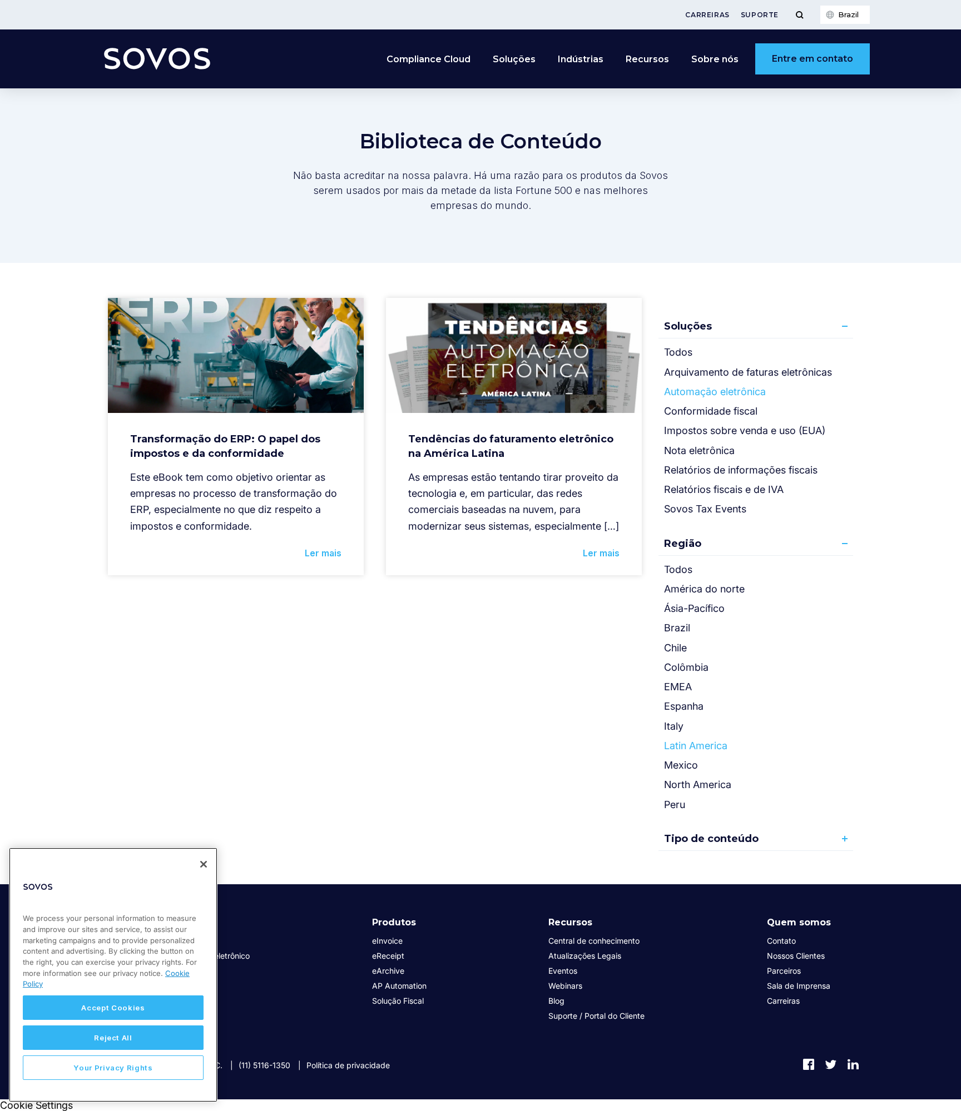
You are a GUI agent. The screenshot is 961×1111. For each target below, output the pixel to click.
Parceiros (784, 970)
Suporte (760, 15)
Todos (678, 352)
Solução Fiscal (398, 1000)
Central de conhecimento (594, 940)
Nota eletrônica (699, 450)
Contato (781, 940)
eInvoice (387, 940)
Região (682, 543)
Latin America (695, 745)
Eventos (562, 970)
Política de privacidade (348, 1065)
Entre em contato (812, 58)
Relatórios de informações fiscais (741, 470)
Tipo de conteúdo (711, 839)
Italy (673, 726)
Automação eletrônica (715, 391)
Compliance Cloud (428, 59)
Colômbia (686, 667)
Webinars (565, 985)
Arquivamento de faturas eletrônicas (748, 372)
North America (697, 784)
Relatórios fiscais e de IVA (724, 489)
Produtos (394, 922)
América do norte (704, 589)
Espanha (684, 706)
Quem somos (799, 922)
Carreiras (707, 15)
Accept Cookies (113, 1007)
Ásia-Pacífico (694, 608)
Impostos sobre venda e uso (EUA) (744, 430)
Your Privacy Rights (112, 1067)
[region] (113, 975)
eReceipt (388, 955)
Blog (556, 1000)
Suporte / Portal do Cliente (596, 1015)
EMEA (678, 686)
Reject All (113, 1037)
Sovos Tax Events (705, 509)
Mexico (681, 765)
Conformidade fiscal (710, 411)
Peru (674, 804)
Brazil (677, 628)
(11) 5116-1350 (264, 1065)
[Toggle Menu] (799, 14)
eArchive (388, 970)
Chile (675, 648)
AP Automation (399, 985)
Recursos (570, 922)
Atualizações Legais (584, 955)
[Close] (203, 864)
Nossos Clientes (796, 955)
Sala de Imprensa (798, 985)
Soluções (688, 326)
